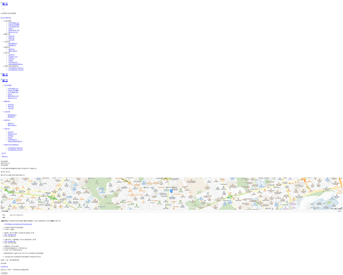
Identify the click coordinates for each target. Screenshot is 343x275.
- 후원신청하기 (12, 51)
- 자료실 (10, 60)
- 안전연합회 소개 (13, 23)
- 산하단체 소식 (13, 62)
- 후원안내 (11, 49)
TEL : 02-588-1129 (9, 241)
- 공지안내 (11, 55)
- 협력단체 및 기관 (13, 30)
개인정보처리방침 (26, 224)
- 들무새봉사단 (12, 43)
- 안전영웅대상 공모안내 (15, 68)
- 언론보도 (11, 58)
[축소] (340, 193)
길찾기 (339, 211)
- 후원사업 (11, 38)
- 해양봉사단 (12, 45)
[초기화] (340, 196)
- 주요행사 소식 (13, 56)
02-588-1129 (4, 266)
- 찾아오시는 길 (13, 32)
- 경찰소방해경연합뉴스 (15, 64)
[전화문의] (4, 10)
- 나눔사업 (11, 40)
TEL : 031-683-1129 (10, 234)
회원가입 (8, 17)
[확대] (340, 190)
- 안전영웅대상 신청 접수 (16, 70)
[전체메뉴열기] (4, 8)
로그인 (3, 17)
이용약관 (17, 224)
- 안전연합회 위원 (13, 26)
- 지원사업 (11, 36)
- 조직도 (10, 28)
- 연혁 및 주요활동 (13, 24)
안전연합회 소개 (9, 224)
